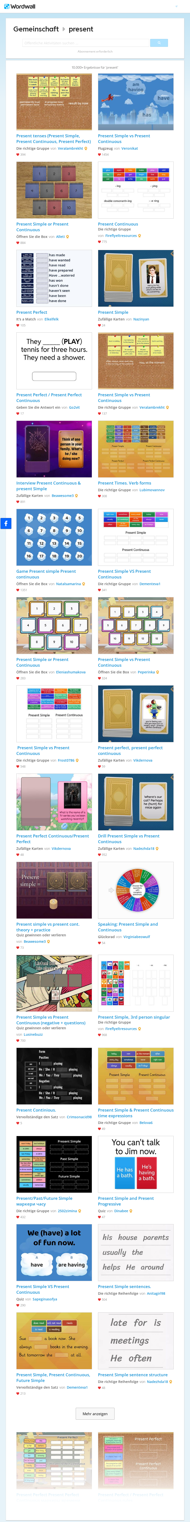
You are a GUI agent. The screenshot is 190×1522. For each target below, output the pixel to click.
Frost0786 (66, 760)
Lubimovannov (152, 490)
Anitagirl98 (156, 1293)
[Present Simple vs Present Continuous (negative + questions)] (54, 983)
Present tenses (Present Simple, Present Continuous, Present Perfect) (53, 138)
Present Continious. (36, 1110)
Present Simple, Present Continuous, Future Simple (53, 1377)
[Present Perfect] (54, 278)
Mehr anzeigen (95, 1413)
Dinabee (121, 1210)
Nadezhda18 (143, 848)
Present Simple (113, 312)
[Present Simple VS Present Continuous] (136, 537)
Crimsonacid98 (79, 1117)
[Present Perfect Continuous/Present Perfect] (54, 802)
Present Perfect (31, 312)
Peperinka (146, 672)
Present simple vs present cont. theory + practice (48, 927)
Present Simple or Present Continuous (43, 226)
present (81, 28)
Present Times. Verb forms (124, 483)
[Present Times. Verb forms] (136, 449)
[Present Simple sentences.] (136, 1252)
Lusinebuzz (33, 1034)
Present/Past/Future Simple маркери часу (44, 1201)
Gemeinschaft (36, 28)
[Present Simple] (136, 278)
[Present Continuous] (136, 190)
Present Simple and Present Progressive (126, 1201)
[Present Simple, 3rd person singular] (136, 983)
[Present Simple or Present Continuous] (54, 190)
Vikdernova (142, 760)
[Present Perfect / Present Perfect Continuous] (54, 360)
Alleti (60, 236)
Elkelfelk (52, 319)
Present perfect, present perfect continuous (131, 750)
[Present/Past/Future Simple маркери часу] (54, 1164)
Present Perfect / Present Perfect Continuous (49, 397)
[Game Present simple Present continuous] (54, 537)
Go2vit (74, 407)
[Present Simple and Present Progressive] (136, 1164)
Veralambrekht (70, 148)
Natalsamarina (68, 583)
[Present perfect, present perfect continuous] (136, 713)
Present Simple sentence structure (133, 1375)
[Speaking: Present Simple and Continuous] (136, 890)
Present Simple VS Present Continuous (125, 574)
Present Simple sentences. (124, 1286)
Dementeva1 (150, 583)
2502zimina (67, 1210)
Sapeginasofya (45, 1299)
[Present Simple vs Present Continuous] (136, 101)
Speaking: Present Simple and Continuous (128, 927)
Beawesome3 (63, 495)
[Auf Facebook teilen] (5, 523)
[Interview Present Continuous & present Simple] (54, 449)
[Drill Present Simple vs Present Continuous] (136, 802)
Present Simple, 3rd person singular (134, 1017)
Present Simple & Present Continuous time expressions (136, 1113)
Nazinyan (141, 319)
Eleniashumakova (71, 672)
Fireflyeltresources (121, 235)
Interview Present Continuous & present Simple (49, 485)
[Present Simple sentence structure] (136, 1340)
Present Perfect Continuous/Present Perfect (53, 838)
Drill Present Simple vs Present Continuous (129, 838)
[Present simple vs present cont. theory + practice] (54, 890)
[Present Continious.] (54, 1076)
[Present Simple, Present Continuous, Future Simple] (54, 1340)
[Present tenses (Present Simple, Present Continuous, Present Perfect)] (54, 101)
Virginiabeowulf (136, 936)
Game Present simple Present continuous (46, 574)
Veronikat (129, 148)
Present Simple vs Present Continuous (124, 138)
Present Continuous (118, 224)
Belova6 (146, 1122)
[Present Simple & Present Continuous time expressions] (136, 1076)
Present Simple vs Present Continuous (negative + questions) (50, 1020)
